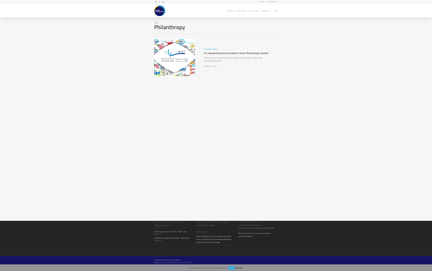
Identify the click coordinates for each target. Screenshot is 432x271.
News (215, 49)
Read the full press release (205, 225)
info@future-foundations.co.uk (250, 222)
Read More (239, 267)
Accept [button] (231, 268)
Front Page (208, 49)
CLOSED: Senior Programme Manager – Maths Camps (172, 238)
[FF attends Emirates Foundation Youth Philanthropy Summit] (174, 57)
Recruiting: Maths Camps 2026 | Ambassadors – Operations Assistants (170, 223)
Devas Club (243, 228)
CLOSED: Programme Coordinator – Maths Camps (170, 231)
